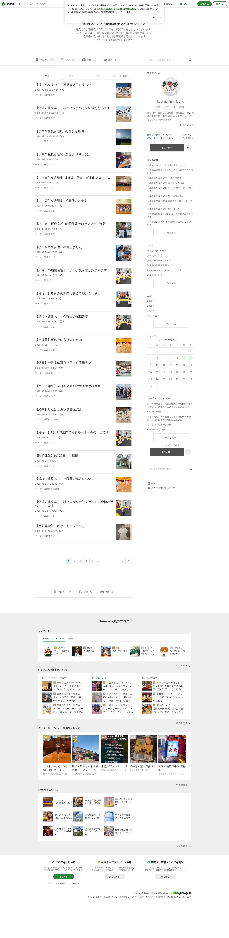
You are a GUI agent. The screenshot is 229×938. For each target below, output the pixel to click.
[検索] (190, 60)
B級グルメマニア (149, 678)
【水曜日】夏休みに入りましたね (58, 340)
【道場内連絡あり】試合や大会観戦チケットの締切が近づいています (74, 504)
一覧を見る (170, 233)
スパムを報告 (95, 897)
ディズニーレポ (99, 678)
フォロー (168, 147)
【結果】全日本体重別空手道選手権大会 (63, 363)
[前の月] (159, 340)
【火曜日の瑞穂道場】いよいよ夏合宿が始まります (71, 270)
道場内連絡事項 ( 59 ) (158, 265)
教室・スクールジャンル (159, 138)
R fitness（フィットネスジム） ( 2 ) (164, 270)
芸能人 (71, 638)
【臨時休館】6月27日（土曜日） (58, 455)
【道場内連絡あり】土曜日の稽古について (64, 479)
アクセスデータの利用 (143, 897)
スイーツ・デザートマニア (54, 678)
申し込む (165, 876)
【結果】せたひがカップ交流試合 (58, 409)
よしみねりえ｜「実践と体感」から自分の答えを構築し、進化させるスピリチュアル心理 (170, 405)
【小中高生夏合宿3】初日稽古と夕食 (61, 200)
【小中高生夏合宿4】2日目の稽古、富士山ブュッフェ (73, 177)
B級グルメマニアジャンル (54, 638)
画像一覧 (91, 59)
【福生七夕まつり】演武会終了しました (63, 85)
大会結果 (48, 373)
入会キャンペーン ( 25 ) (159, 260)
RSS (153, 483)
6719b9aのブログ (156, 429)
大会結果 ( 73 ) (154, 255)
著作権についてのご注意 (163, 487)
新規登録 (204, 3)
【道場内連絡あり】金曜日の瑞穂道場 (61, 316)
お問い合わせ (111, 897)
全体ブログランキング (158, 134)
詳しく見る (114, 876)
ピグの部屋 (178, 106)
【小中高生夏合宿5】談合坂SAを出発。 (63, 154)
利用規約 (126, 897)
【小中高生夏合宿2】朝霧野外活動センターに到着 (70, 224)
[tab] (54, 638)
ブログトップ (46, 59)
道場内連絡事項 (51, 419)
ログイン (220, 3)
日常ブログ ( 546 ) (156, 250)
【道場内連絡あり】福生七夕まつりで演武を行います (72, 108)
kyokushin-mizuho (170, 101)
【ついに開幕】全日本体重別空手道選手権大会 (68, 386)
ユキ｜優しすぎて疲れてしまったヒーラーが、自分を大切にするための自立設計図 (170, 418)
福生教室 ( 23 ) (154, 275)
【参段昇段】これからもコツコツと (60, 526)
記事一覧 (70, 59)
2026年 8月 (171, 339)
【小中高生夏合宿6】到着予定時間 (59, 131)
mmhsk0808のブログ (158, 411)
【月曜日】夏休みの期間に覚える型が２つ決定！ (69, 293)
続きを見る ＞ (187, 124)
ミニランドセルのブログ (159, 424)
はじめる (64, 876)
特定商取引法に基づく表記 (169, 897)
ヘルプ (188, 897)
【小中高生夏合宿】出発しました (58, 247)
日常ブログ (49, 95)
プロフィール (163, 106)
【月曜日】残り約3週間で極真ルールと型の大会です (72, 432)
